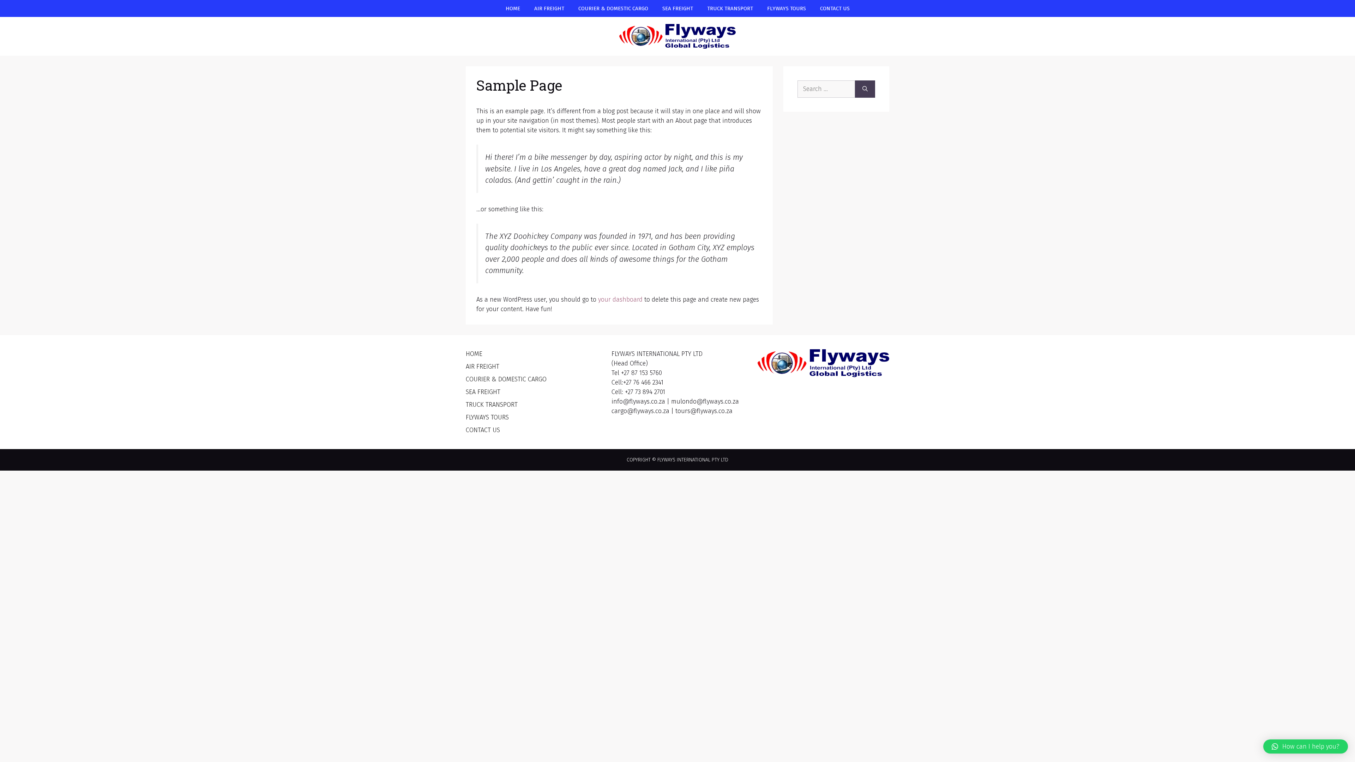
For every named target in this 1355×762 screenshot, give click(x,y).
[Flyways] (677, 36)
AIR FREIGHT (549, 8)
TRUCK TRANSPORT (730, 8)
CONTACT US (835, 8)
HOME (513, 8)
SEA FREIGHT (677, 8)
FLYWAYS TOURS (786, 8)
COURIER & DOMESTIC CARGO (613, 8)
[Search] (865, 89)
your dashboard (620, 299)
